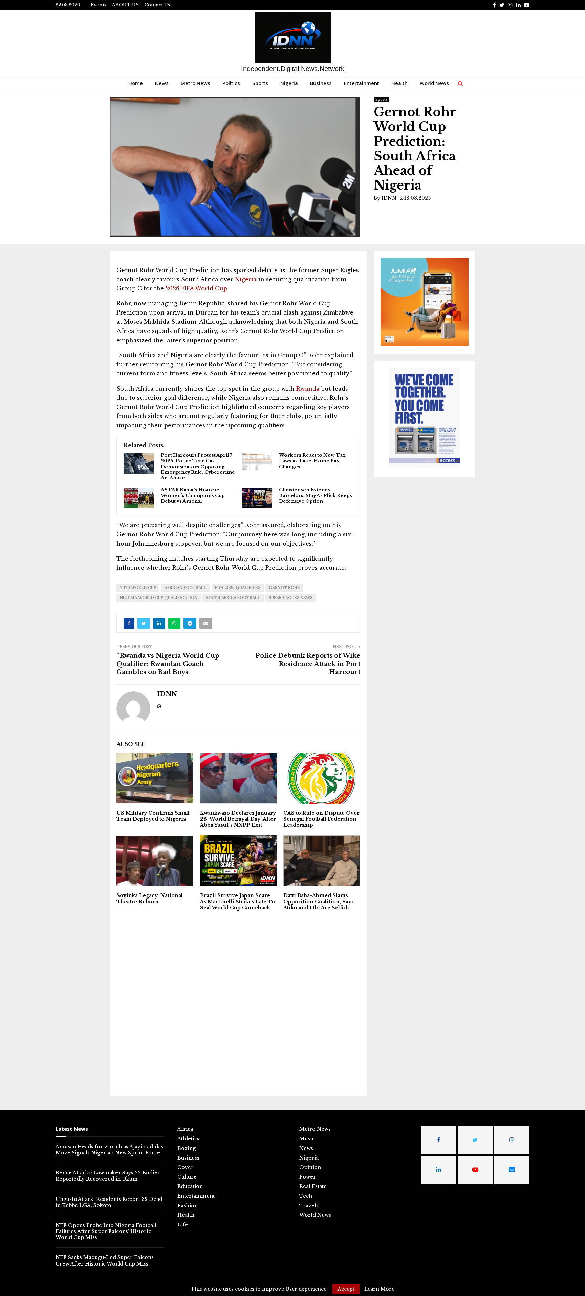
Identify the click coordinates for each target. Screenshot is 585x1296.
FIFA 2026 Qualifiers (237, 588)
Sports (260, 83)
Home (135, 83)
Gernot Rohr (284, 588)
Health (399, 83)
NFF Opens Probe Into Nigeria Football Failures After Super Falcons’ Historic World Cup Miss (106, 1231)
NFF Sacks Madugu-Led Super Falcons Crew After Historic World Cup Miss (105, 1260)
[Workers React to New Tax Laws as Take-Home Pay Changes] (257, 463)
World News (434, 83)
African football (186, 588)
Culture (187, 1177)
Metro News (195, 83)
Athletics (188, 1139)
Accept (346, 1289)
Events (98, 5)
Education (190, 1186)
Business (321, 83)
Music (307, 1139)
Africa (185, 1129)
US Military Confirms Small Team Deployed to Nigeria (153, 816)
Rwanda (307, 388)
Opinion (310, 1167)
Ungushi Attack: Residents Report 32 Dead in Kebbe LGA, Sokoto (109, 1202)
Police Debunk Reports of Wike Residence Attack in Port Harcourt (307, 664)
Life (182, 1225)
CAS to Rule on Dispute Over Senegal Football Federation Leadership (321, 819)
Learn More (379, 1289)
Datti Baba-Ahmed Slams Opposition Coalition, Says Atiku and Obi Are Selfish (318, 901)
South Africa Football (233, 598)
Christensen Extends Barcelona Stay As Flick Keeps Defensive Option (315, 495)
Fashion (187, 1206)
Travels (309, 1206)
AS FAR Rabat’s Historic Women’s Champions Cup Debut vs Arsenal (193, 495)
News (162, 83)
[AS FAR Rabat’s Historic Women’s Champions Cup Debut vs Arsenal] (139, 498)
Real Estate (313, 1186)
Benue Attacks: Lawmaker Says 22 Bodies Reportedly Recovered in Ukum (108, 1176)
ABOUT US (125, 5)
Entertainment (361, 83)
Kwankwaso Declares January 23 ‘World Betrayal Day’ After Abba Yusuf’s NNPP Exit (238, 819)
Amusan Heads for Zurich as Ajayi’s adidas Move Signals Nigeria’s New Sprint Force (109, 1150)
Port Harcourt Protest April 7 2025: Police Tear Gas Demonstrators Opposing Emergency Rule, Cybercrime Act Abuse (198, 467)
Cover (185, 1167)
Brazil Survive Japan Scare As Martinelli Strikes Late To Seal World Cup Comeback (237, 901)
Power (307, 1177)
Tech (305, 1196)
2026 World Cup (138, 588)
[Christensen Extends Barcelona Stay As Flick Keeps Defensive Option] (257, 498)
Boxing (186, 1148)
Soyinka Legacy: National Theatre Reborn (149, 898)
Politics (231, 83)
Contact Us (157, 5)
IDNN (389, 198)
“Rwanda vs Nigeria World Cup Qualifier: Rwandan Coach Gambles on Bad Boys (167, 664)
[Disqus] (238, 1002)
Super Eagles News (290, 598)
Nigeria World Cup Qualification (158, 598)
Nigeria (289, 83)
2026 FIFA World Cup (195, 288)
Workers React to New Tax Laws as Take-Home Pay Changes (312, 461)
